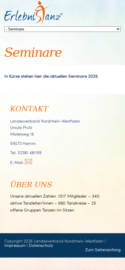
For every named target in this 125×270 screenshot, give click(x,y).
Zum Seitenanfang (103, 249)
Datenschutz (41, 245)
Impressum (15, 245)
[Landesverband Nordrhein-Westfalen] (33, 24)
